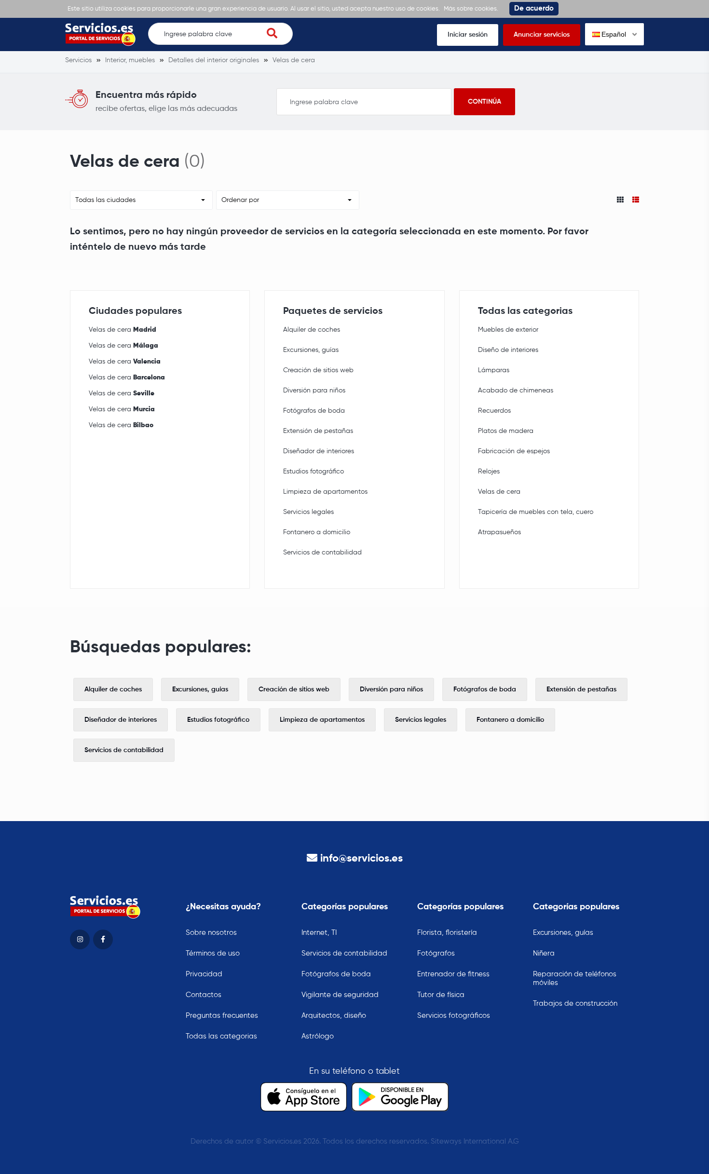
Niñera (544, 953)
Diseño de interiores (508, 350)
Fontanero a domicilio (316, 532)
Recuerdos (494, 410)
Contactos (203, 995)
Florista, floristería (447, 932)
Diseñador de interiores (318, 451)
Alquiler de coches (311, 329)
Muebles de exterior (508, 329)
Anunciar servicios (542, 34)
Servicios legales (308, 512)
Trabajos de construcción (575, 1003)
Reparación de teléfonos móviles (574, 978)
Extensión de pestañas (318, 431)
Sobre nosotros (211, 932)
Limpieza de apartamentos (325, 491)
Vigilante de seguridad (340, 995)
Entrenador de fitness (453, 974)
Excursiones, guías (311, 350)
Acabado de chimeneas (515, 390)
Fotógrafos (436, 953)
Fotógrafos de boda (314, 410)
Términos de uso (213, 953)
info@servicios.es (361, 858)
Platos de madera (505, 431)
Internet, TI (319, 932)
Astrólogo (317, 1036)
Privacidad (204, 974)
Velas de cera (122, 329)
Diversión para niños (314, 390)
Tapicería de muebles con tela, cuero (535, 512)
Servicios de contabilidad (322, 552)
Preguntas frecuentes (222, 1015)
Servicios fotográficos (453, 1015)
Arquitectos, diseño (333, 1015)
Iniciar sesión (468, 34)
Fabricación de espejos (514, 451)
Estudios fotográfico (313, 471)
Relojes (489, 471)
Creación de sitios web (318, 370)
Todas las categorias (221, 1036)
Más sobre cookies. (471, 9)
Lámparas (493, 370)
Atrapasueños (499, 532)
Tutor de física (440, 995)
